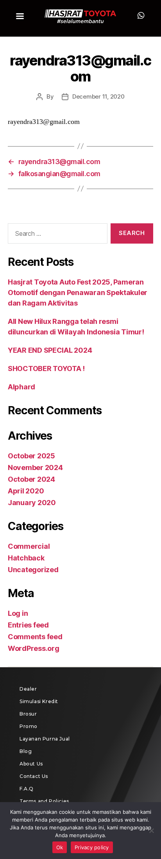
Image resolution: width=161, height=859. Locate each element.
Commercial (29, 546)
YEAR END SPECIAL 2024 (50, 350)
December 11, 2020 (98, 96)
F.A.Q (27, 789)
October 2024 (31, 479)
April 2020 (26, 491)
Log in (18, 613)
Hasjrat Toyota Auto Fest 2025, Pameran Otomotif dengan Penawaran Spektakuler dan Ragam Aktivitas (77, 292)
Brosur (28, 714)
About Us (31, 764)
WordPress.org (33, 648)
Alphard (21, 387)
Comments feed (35, 637)
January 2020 (32, 502)
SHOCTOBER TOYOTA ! (46, 368)
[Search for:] (56, 235)
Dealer (28, 689)
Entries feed (28, 625)
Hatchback (26, 558)
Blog (26, 751)
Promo (29, 726)
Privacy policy (92, 847)
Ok (59, 847)
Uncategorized (33, 570)
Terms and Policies (44, 801)
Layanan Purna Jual (45, 739)
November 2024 (35, 467)
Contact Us (34, 776)
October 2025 (31, 456)
